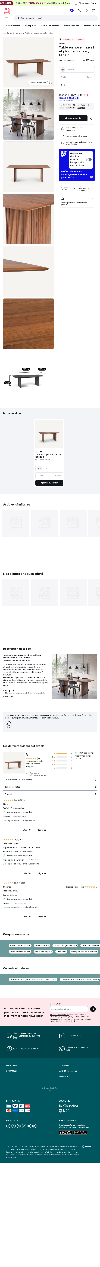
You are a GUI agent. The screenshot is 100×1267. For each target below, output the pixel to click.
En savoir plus (83, 1127)
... (4, 33)
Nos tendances (71, 25)
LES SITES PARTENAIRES (68, 1071)
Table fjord (61, 951)
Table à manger (14, 33)
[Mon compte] (79, 10)
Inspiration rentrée (50, 25)
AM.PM (62, 43)
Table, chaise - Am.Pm (20, 945)
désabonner (54, 1020)
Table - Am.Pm (42, 945)
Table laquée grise (43, 951)
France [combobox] (88, 1147)
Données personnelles (63, 1152)
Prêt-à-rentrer (12, 25)
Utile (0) (27, 830)
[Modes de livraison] (74, 188)
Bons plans (30, 25)
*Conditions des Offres (25, 1155)
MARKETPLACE (64, 1076)
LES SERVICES (64, 1065)
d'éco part (70, 100)
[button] (94, 10)
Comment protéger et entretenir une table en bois (33, 979)
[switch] (81, 160)
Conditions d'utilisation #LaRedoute (39, 1152)
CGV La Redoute (11, 1147)
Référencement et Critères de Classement (63, 1147)
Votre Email (55, 1004)
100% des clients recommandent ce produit (84, 756)
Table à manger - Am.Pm (65, 945)
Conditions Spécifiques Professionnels (53, 1149)
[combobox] (50, 780)
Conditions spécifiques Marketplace (33, 1147)
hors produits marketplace (77, 159)
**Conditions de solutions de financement (51, 1155)
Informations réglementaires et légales (23, 1149)
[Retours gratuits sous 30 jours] (92, 188)
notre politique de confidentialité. (62, 1021)
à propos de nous (13, 1071)
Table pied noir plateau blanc (84, 951)
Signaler (42, 830)
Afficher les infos (50, 1088)
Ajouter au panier (73, 118)
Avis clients (20, 1152)
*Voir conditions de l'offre (59, 1015)
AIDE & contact (12, 1065)
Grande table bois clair (20, 951)
